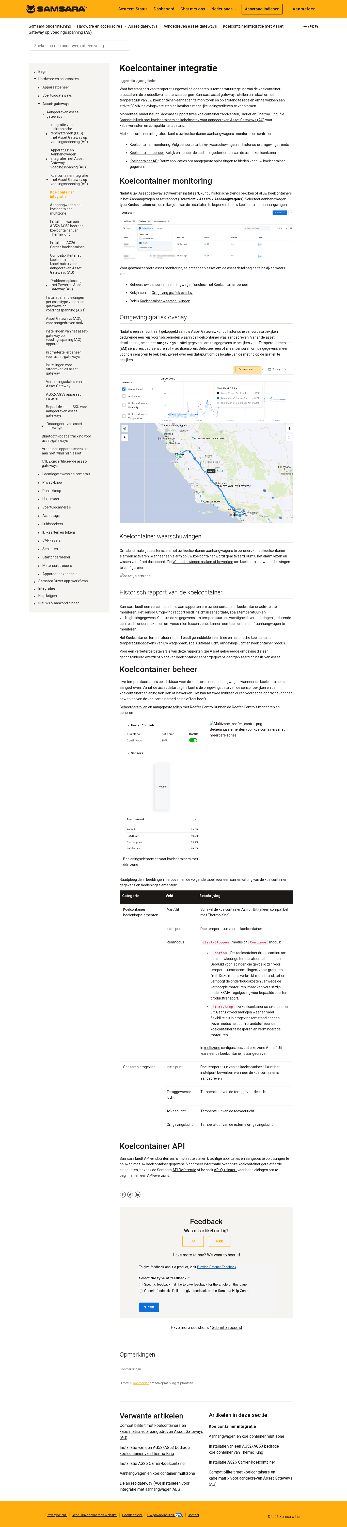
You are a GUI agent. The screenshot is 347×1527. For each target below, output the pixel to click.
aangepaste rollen (167, 707)
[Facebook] (123, 1194)
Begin (43, 71)
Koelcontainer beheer (147, 153)
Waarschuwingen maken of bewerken (202, 562)
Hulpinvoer (50, 499)
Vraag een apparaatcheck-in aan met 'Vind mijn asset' (64, 451)
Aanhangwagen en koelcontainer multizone (65, 209)
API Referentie (184, 1170)
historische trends (225, 193)
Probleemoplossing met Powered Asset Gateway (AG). (67, 285)
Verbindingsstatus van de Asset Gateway (66, 384)
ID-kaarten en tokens (59, 532)
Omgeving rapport (170, 612)
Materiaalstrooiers (57, 566)
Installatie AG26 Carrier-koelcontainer (67, 245)
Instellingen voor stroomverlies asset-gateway (62, 369)
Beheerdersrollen (133, 707)
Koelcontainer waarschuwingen (165, 301)
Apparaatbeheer (55, 87)
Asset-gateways (143, 26)
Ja (193, 1241)
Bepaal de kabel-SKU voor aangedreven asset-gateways (66, 411)
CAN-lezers (51, 540)
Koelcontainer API (144, 161)
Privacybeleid (57, 1515)
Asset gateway (150, 193)
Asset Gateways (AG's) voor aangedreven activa (66, 321)
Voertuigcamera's (56, 507)
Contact (193, 1515)
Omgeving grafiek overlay (172, 293)
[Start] (56, 8)
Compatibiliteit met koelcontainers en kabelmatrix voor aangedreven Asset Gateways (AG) (66, 263)
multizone (212, 1048)
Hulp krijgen (47, 596)
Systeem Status (133, 9)
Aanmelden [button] (304, 9)
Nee (219, 1241)
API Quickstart (225, 1170)
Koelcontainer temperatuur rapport (154, 638)
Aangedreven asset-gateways (190, 26)
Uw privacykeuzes (161, 1515)
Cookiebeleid (132, 1515)
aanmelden (141, 1383)
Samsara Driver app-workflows (63, 581)
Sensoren (50, 549)
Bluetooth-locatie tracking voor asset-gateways (66, 438)
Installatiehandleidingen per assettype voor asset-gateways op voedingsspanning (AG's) (66, 303)
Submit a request (227, 1327)
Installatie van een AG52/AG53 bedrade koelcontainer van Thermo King (67, 228)
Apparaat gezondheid (59, 574)
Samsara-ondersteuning (50, 26)
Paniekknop (51, 491)
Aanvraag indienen (262, 9)
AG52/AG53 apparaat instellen (63, 396)
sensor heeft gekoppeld (159, 331)
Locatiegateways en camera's (66, 474)
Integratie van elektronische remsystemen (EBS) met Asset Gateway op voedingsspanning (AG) (69, 133)
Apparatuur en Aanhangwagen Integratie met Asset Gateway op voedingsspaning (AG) (68, 158)
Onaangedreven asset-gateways (64, 426)
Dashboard (164, 9)
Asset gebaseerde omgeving (233, 651)
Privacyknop (52, 482)
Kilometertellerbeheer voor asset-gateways (63, 354)
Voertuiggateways (57, 95)
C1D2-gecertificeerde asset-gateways (64, 463)
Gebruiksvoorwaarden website (94, 1515)
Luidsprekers (52, 524)
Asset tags (51, 516)
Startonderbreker (56, 557)
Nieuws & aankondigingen (59, 603)
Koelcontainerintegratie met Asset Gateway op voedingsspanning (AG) (69, 179)
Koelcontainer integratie (62, 194)
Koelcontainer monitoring (150, 145)
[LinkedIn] (137, 1194)
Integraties (47, 588)
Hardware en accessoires (99, 26)
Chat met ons (192, 9)
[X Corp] (130, 1194)
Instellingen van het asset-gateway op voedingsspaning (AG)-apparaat (67, 337)
